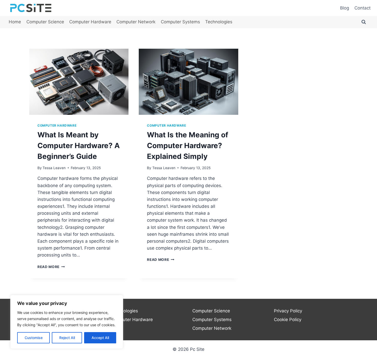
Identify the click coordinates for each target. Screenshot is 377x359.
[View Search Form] (363, 22)
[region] (66, 322)
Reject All (67, 337)
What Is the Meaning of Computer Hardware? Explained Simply (187, 145)
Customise (34, 337)
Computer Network (135, 21)
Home (15, 21)
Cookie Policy (287, 319)
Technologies (218, 21)
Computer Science (45, 21)
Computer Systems (180, 21)
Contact (362, 8)
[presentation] (78, 82)
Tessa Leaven (54, 168)
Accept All (100, 337)
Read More (51, 267)
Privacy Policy (288, 310)
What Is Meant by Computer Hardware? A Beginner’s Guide (78, 145)
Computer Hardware (90, 21)
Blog (344, 8)
